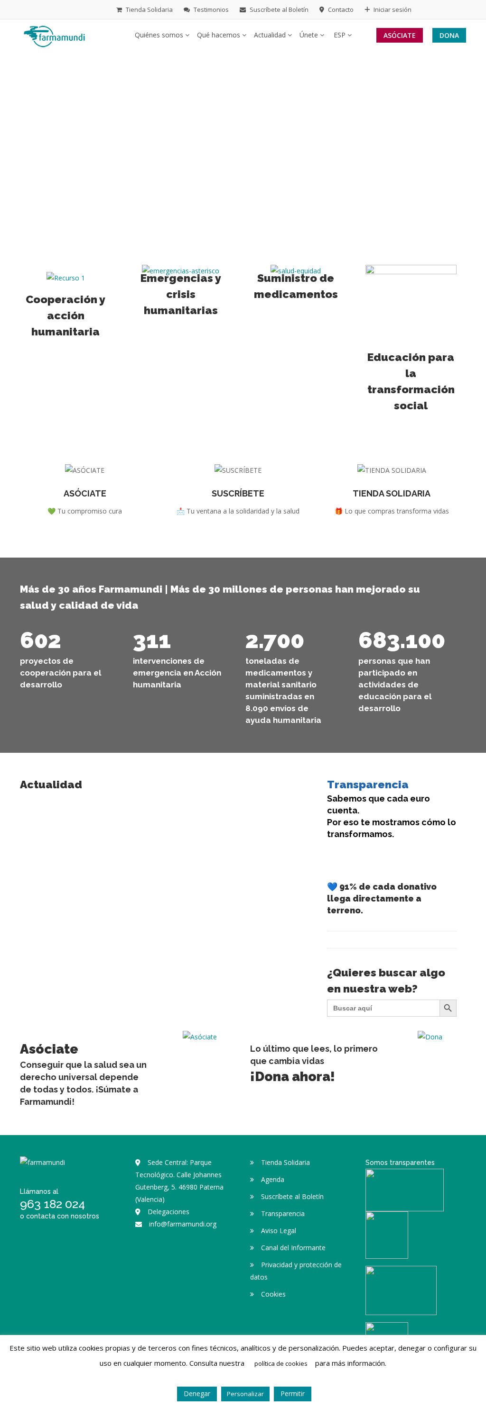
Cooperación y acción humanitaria (65, 315)
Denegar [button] (197, 1393)
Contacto (340, 9)
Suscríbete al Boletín (278, 9)
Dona (449, 35)
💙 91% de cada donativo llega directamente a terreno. (382, 898)
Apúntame (238, 504)
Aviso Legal (278, 1230)
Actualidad (271, 34)
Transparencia (368, 784)
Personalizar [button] (245, 1393)
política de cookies (281, 1363)
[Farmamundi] (54, 34)
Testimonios (210, 9)
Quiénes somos (160, 34)
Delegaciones (168, 1211)
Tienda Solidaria (148, 9)
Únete (309, 34)
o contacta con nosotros (59, 1216)
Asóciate (399, 35)
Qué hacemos (219, 34)
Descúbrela (391, 504)
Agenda (272, 1179)
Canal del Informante (293, 1247)
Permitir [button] (292, 1393)
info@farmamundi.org (182, 1223)
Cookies (273, 1294)
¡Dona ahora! (292, 1076)
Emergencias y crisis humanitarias (180, 293)
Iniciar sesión (391, 9)
